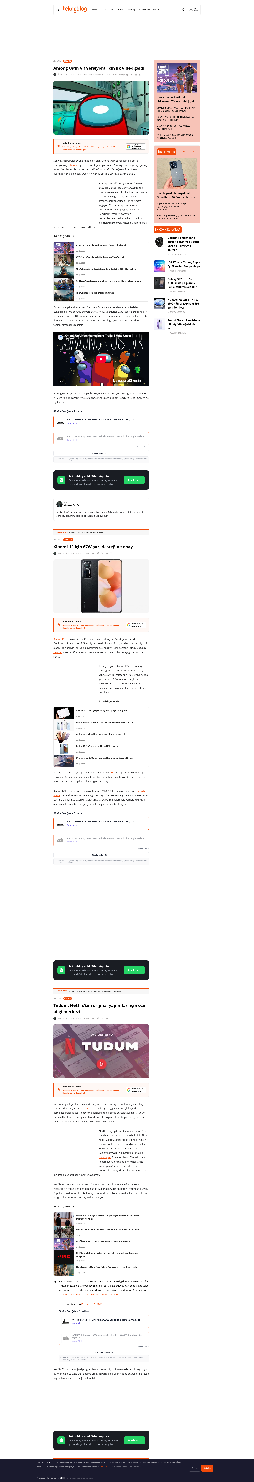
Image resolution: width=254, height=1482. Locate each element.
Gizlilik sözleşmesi (119, 1467)
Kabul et (207, 1468)
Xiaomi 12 (59, 639)
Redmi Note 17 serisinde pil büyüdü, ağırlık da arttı (184, 324)
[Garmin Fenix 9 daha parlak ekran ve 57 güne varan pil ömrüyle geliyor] (159, 242)
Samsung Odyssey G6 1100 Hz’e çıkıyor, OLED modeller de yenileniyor (176, 109)
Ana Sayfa (57, 61)
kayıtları (57, 652)
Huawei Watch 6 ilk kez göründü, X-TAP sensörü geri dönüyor (176, 118)
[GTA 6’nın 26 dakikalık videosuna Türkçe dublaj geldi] (177, 78)
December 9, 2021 (92, 1304)
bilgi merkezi (87, 1108)
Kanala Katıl (134, 479)
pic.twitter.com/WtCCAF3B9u (103, 1294)
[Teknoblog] (75, 9)
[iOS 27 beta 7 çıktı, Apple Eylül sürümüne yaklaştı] (159, 266)
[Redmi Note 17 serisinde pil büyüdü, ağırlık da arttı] (159, 324)
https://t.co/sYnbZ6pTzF (72, 1294)
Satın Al (71, 423)
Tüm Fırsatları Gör (100, 453)
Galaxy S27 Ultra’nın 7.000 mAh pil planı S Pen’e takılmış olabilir (182, 283)
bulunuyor (105, 1157)
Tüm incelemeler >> (190, 152)
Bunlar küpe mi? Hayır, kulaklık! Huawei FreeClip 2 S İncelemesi (176, 217)
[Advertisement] (101, 888)
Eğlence (67, 61)
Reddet (195, 1468)
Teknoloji (68, 539)
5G (112, 772)
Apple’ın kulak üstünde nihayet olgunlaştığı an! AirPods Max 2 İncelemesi (172, 206)
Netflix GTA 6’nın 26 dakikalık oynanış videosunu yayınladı (175, 136)
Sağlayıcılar (105, 1467)
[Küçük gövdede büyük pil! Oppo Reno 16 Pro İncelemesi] (177, 173)
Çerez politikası (135, 1467)
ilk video (74, 165)
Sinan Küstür (63, 75)
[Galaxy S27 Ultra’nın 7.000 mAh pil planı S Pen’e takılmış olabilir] (159, 283)
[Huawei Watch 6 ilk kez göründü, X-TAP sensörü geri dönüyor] (159, 303)
